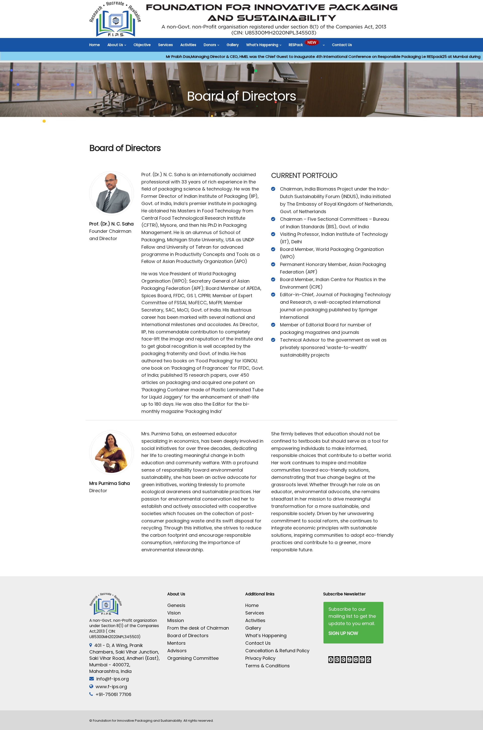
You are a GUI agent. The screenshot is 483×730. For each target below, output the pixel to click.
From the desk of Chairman (198, 628)
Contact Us (342, 44)
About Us (115, 44)
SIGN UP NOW (343, 633)
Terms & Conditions (267, 666)
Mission (175, 620)
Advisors (177, 650)
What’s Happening (262, 44)
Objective (142, 44)
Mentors (176, 643)
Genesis (176, 605)
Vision (174, 613)
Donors (210, 44)
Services (165, 44)
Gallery (233, 44)
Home (94, 44)
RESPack (296, 44)
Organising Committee (193, 658)
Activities (188, 44)
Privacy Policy (260, 658)
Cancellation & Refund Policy (277, 650)
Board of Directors (188, 635)
